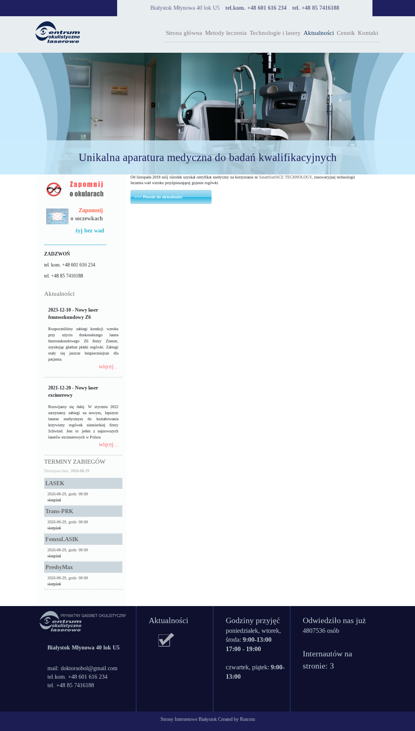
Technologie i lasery (275, 33)
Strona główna (184, 33)
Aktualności (319, 33)
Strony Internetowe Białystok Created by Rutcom (207, 719)
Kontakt (368, 33)
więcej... (108, 366)
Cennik (346, 33)
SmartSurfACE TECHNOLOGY (285, 177)
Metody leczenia (226, 33)
